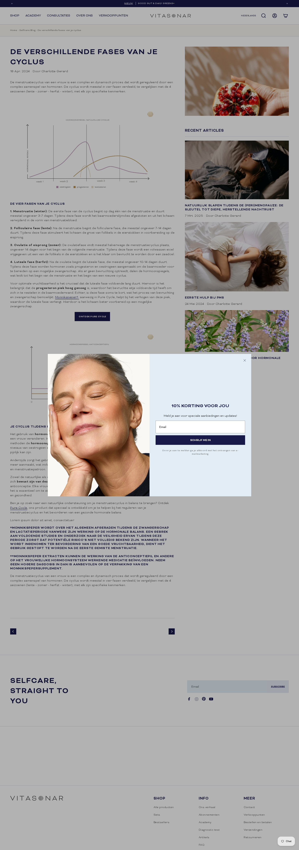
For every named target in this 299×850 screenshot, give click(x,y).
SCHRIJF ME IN (200, 440)
